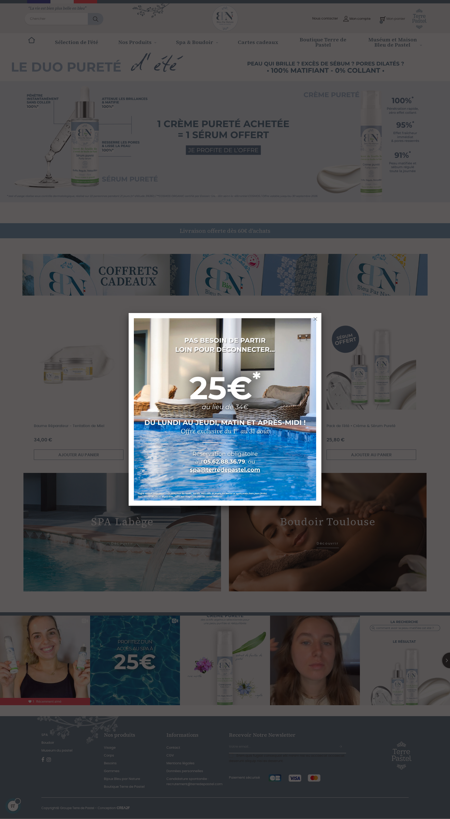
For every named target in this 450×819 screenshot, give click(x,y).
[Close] (315, 319)
